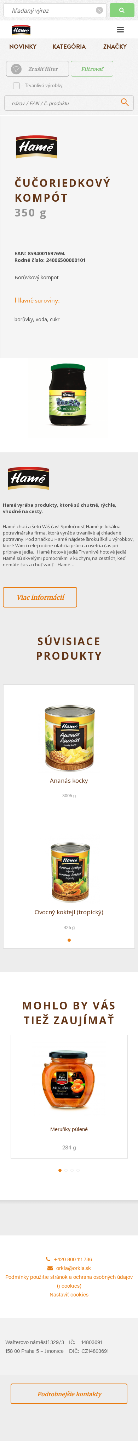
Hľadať (122, 10)
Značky (115, 46)
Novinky (22, 46)
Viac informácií (40, 597)
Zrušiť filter (43, 69)
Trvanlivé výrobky (44, 84)
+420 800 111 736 (73, 1259)
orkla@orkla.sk (73, 1267)
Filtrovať (92, 69)
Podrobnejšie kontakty (69, 1394)
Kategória (69, 46)
